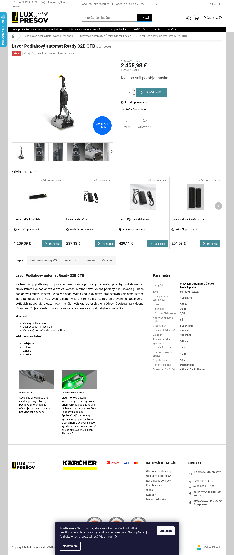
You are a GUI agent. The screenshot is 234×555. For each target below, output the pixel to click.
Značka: (66, 53)
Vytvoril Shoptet (213, 547)
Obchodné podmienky (95, 4)
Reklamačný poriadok (158, 480)
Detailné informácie (132, 109)
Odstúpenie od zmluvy (130, 4)
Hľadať (144, 17)
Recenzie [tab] (70, 260)
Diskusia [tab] (89, 260)
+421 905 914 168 (203, 481)
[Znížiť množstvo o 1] (134, 94)
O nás (149, 489)
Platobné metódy (156, 485)
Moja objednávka (156, 499)
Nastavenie (70, 546)
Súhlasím (165, 531)
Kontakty (151, 494)
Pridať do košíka (154, 92)
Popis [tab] (19, 260)
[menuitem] (36, 29)
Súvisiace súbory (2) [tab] (43, 260)
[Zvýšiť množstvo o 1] (134, 90)
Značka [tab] (107, 260)
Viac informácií (109, 536)
